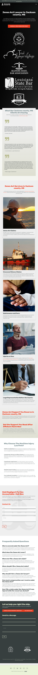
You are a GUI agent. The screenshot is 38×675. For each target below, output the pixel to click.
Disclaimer (21, 660)
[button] (36, 4)
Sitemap (16, 660)
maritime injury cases (23, 115)
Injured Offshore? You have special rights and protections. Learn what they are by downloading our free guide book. (19, 1)
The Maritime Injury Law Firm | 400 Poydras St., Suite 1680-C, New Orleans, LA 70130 (19, 659)
